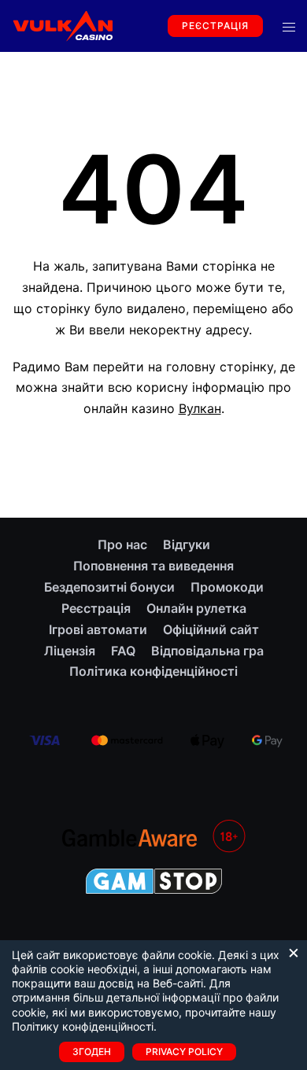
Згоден (91, 1051)
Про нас (122, 544)
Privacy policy (184, 1051)
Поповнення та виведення (153, 566)
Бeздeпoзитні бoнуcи (109, 587)
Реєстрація (215, 25)
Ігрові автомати (98, 629)
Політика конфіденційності (153, 671)
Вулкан (200, 408)
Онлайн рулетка (196, 608)
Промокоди (227, 587)
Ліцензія (69, 651)
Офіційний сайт (211, 629)
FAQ (123, 651)
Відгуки (186, 544)
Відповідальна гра (207, 651)
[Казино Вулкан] (62, 24)
